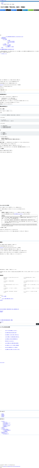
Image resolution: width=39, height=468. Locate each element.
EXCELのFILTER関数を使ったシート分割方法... (11, 347)
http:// (1, 247)
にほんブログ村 (2, 362)
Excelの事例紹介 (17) (6, 433)
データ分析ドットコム (4, 53)
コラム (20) (3, 428)
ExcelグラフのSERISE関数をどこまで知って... (11, 330)
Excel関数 (5, 296)
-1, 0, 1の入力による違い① (11, 41)
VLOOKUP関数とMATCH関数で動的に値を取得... (12, 343)
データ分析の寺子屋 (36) (5, 429)
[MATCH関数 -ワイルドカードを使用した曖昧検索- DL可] (3, 345)
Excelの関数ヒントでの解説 (10, 46)
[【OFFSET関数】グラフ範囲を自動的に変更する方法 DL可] (3, 336)
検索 (0, 322)
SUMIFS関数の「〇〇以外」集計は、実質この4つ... (12, 334)
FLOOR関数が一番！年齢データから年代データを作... (12, 349)
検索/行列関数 (7, 298)
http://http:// (1, 84)
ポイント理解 (5, 39)
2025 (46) (3, 414)
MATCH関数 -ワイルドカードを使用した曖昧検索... (12, 345)
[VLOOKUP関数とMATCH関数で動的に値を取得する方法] (3, 343)
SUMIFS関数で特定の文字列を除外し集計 (10, 332)
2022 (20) (3, 416)
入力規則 (9, 40)
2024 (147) (3, 415)
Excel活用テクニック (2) (6, 425)
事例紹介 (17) (3, 432)
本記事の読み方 (4, 37)
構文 (9, 298)
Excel (2, 296)
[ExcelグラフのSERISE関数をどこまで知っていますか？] (3, 330)
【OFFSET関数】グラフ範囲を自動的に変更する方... (12, 336)
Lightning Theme (10, 466)
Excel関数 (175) (5, 426)
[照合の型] (9, 45)
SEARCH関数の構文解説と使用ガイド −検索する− (30, 277)
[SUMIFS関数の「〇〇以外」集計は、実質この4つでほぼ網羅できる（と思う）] (3, 334)
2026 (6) (3, 413)
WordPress (4, 466)
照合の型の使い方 (4, 38)
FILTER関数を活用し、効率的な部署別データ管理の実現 (10, 291)
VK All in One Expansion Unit (16, 466)
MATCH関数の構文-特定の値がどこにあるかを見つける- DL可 (14, 36)
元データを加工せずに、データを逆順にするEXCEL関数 (30, 291)
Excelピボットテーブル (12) (6, 424)
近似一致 (12, 298)
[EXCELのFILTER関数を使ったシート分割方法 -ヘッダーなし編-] (3, 347)
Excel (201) (3, 421)
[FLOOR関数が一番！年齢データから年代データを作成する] (3, 349)
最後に (2, 47)
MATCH (3, 298)
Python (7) (3, 427)
